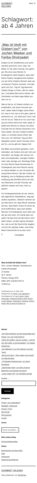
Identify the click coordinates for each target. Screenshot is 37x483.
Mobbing (25, 301)
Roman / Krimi (6, 409)
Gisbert (30, 299)
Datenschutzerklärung (9, 460)
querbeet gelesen (12, 470)
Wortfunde (5, 412)
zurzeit (4, 418)
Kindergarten (17, 301)
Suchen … (5, 378)
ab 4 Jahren (20, 296)
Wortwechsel (6, 415)
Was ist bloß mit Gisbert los (15, 303)
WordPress (22, 475)
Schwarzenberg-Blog (9, 442)
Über (3, 454)
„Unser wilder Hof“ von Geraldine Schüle (16, 374)
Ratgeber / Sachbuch (9, 406)
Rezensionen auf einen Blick (12, 451)
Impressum (5, 457)
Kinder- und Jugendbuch (21, 294)
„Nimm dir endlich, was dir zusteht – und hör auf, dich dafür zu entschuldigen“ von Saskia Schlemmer (18, 343)
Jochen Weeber (6, 301)
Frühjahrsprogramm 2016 (18, 299)
